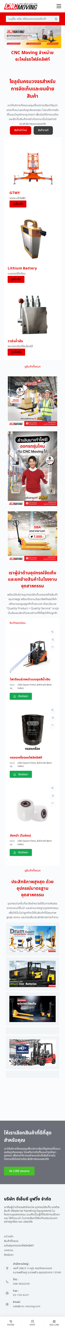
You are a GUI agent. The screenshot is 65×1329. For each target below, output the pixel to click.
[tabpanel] (32, 248)
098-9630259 (21, 1284)
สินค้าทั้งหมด (11, 1241)
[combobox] (29, 19)
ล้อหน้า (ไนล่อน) (20, 835)
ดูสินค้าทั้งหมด (33, 367)
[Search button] (56, 19)
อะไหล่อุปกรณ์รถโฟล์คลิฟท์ (19, 1246)
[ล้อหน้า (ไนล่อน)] (32, 788)
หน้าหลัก (8, 1236)
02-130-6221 (21, 1295)
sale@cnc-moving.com (26, 1306)
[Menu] (59, 6)
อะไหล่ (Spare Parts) (27, 684)
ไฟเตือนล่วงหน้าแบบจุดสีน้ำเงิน (30, 679)
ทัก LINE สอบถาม (19, 1171)
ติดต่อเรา (9, 1255)
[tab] (20, 130)
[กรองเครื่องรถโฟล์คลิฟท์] (32, 710)
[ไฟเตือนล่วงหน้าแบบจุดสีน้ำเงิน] (32, 632)
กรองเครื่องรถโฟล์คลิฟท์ (26, 757)
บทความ (8, 1250)
